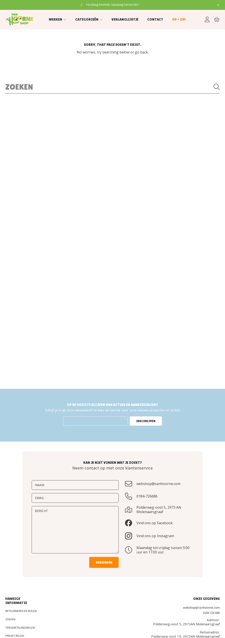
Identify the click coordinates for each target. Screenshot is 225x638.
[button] (216, 19)
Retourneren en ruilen (20, 611)
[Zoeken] (216, 87)
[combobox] (112, 87)
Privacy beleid (14, 636)
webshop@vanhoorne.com (158, 484)
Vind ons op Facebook (154, 523)
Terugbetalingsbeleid (20, 628)
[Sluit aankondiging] (218, 5)
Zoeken (10, 619)
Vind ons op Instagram (155, 536)
